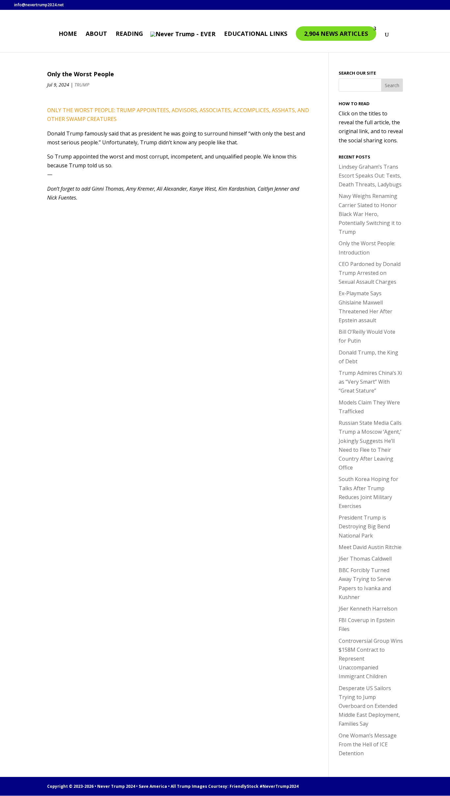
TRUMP (81, 85)
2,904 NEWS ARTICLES (336, 33)
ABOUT (96, 34)
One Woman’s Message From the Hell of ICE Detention (368, 744)
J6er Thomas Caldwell (365, 558)
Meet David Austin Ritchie (370, 547)
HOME (68, 34)
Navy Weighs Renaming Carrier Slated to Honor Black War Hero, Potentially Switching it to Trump (370, 213)
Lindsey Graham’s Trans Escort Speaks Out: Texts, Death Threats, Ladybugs (370, 175)
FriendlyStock (244, 786)
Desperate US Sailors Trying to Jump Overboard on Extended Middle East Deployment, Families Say (369, 706)
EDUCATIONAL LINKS (255, 34)
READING (129, 34)
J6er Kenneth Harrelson (368, 608)
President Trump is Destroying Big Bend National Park (364, 526)
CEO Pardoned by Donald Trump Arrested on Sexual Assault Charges (370, 272)
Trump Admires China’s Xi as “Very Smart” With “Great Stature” (370, 381)
